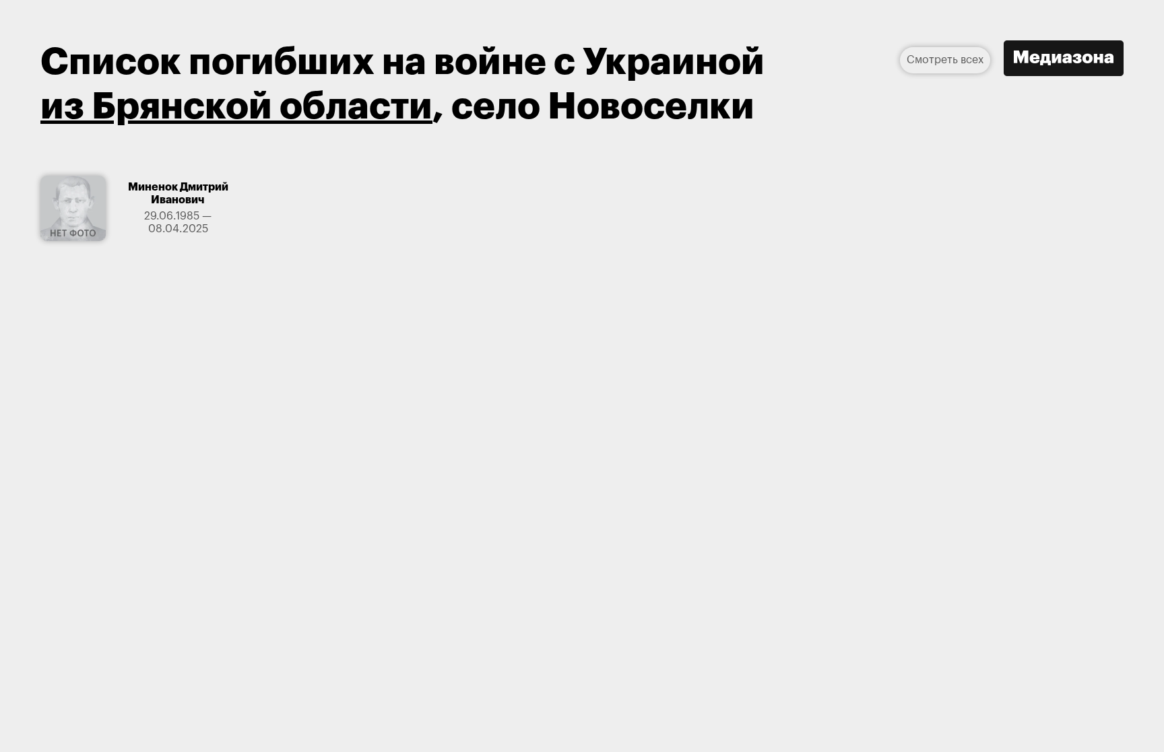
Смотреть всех (945, 60)
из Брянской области (236, 106)
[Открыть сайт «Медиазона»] (1064, 59)
